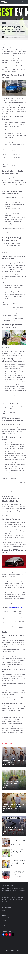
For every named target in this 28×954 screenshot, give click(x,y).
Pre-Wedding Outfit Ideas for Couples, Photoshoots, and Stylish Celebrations (13, 806)
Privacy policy (19, 950)
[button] (19, 2)
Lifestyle (4, 920)
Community (4, 912)
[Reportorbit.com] (4, 2)
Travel (3, 925)
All (4, 23)
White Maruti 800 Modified (15, 607)
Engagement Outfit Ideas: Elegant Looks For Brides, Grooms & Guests (12, 783)
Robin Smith (8, 37)
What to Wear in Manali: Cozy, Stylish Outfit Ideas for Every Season (13, 829)
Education (4, 915)
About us (8, 950)
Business (4, 910)
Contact (13, 950)
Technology (4, 922)
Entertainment (5, 917)
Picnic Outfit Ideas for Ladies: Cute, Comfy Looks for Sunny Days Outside (13, 760)
